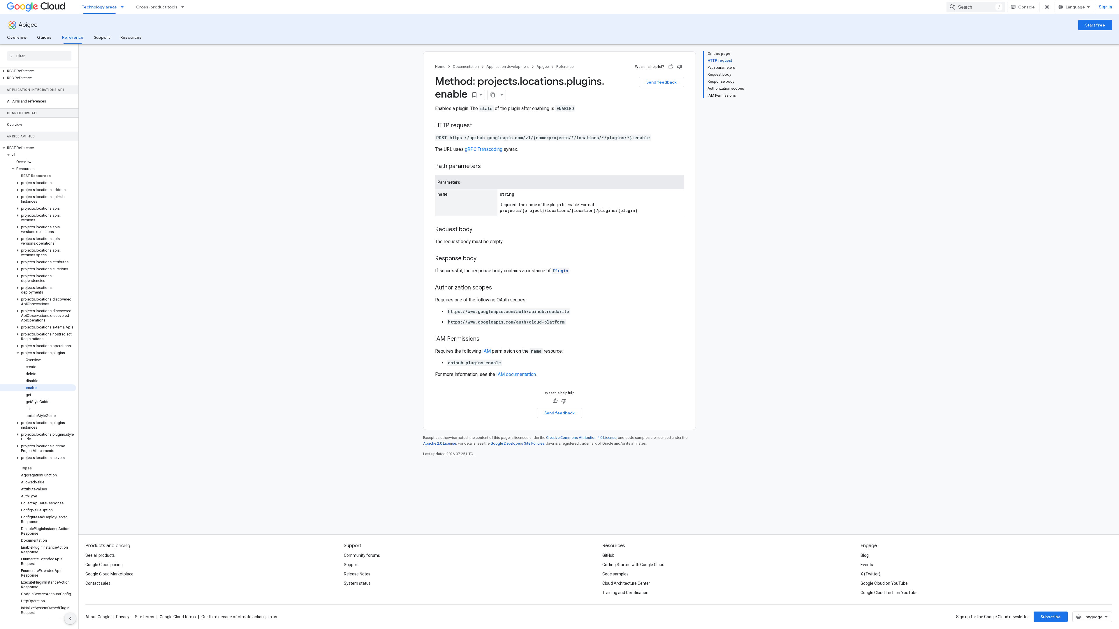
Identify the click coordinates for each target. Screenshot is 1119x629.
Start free (1095, 25)
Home (440, 66)
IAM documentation (516, 374)
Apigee (28, 25)
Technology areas (99, 7)
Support (102, 37)
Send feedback (661, 82)
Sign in (1105, 7)
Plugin (560, 270)
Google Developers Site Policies (517, 443)
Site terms (144, 616)
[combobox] (975, 7)
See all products (100, 555)
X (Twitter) (870, 574)
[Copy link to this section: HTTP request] (478, 125)
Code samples (615, 574)
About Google (97, 616)
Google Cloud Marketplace (109, 574)
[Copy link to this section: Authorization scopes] (498, 288)
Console (1026, 7)
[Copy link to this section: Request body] (478, 229)
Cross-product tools (156, 7)
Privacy (122, 616)
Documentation (466, 66)
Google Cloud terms (178, 616)
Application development (507, 66)
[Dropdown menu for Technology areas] (124, 7)
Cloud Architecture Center (626, 583)
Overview (17, 37)
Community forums (362, 555)
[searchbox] (39, 56)
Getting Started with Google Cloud (633, 564)
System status (357, 583)
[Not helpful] (679, 66)
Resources (131, 37)
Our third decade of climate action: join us (239, 616)
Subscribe (1051, 616)
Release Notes (357, 574)
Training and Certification (625, 592)
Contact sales (97, 583)
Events (867, 564)
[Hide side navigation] (70, 618)
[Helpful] (670, 66)
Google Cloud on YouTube (884, 583)
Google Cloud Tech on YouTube (889, 592)
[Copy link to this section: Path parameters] (486, 166)
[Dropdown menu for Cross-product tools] (184, 7)
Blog (865, 555)
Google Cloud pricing (104, 564)
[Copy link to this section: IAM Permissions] (485, 339)
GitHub (608, 555)
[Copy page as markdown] (493, 95)
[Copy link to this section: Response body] (482, 258)
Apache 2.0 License (439, 443)
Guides (44, 37)
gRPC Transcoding (483, 149)
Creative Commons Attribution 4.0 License (581, 437)
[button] (38, 71)
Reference (72, 37)
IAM (486, 351)
